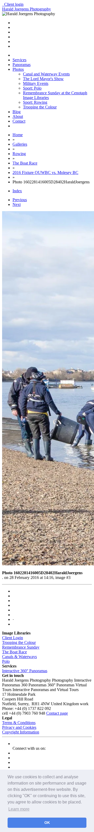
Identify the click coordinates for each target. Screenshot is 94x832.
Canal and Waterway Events (46, 74)
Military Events (35, 83)
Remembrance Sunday (20, 647)
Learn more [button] (19, 809)
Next (17, 204)
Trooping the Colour (40, 107)
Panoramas (22, 64)
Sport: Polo (32, 88)
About (18, 116)
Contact (19, 121)
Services (19, 60)
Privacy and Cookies (19, 727)
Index (17, 191)
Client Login (12, 638)
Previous (20, 200)
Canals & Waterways (19, 656)
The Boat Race (14, 652)
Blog (17, 112)
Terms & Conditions (19, 722)
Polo (6, 661)
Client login (13, 4)
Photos (18, 69)
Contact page (57, 713)
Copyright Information (20, 732)
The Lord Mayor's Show (43, 78)
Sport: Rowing (35, 102)
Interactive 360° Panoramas (24, 671)
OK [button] (47, 822)
